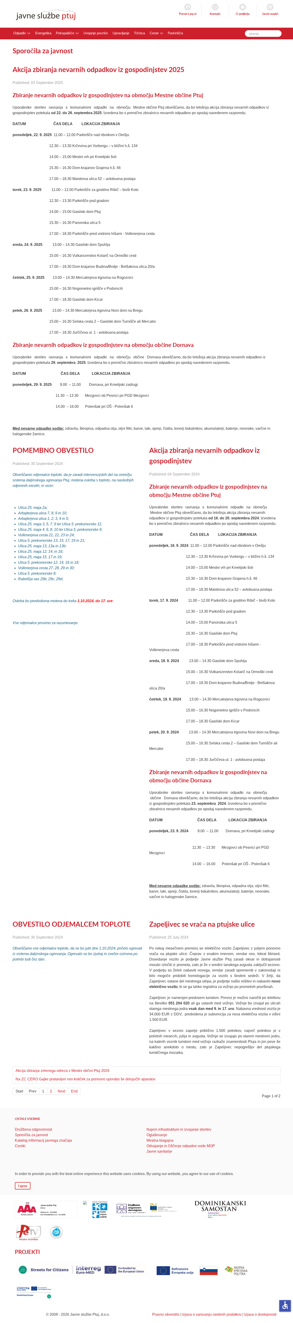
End (74, 1091)
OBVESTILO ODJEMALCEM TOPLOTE (71, 924)
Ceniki (20, 1146)
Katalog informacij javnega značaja (43, 1140)
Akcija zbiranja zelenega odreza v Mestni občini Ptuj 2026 (62, 1071)
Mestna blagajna (160, 1140)
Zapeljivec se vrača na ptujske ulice (202, 924)
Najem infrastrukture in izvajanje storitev (178, 1129)
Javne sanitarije (159, 1151)
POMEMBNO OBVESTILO (53, 450)
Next (61, 1091)
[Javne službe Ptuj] (44, 14)
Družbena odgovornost (33, 1129)
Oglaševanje (156, 1135)
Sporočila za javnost (31, 1135)
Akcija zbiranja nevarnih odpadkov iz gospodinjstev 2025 (98, 69)
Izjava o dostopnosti (260, 1314)
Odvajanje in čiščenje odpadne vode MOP (180, 1146)
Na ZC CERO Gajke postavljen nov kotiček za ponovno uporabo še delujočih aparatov (85, 1079)
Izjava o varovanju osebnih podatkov (211, 1314)
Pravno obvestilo (165, 1314)
